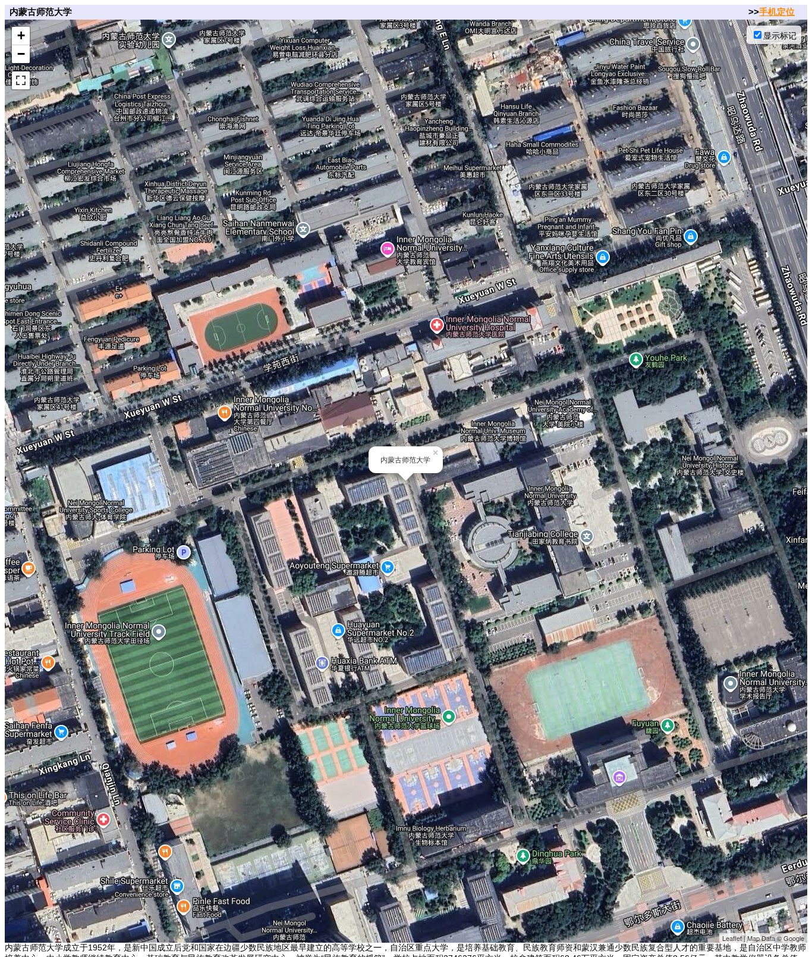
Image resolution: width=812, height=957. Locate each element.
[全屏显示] (21, 80)
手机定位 (777, 12)
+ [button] (21, 35)
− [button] (21, 53)
